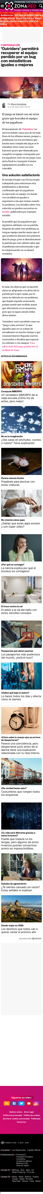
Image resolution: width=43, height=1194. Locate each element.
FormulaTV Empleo (24, 1157)
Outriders (28, 129)
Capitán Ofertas (33, 1150)
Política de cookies (32, 1115)
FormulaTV (21, 1155)
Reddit (5, 211)
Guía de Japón (22, 1165)
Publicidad (35, 1119)
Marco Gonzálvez (18, 104)
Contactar (21, 1122)
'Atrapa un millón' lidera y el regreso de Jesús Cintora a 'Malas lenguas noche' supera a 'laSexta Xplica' (21, 19)
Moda (21, 1177)
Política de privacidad (12, 1115)
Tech (22, 1170)
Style (28, 1170)
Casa (32, 1181)
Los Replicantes (19, 1150)
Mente (38, 1181)
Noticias (26, 10)
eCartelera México (24, 1161)
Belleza (28, 1177)
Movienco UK (22, 1163)
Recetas (29, 1179)
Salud (21, 1179)
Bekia (14, 1177)
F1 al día (30, 1172)
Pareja (15, 1179)
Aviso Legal (29, 1112)
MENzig (15, 1170)
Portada (17, 10)
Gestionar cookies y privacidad (16, 1119)
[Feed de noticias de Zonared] (7, 1103)
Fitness (25, 1181)
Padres (36, 1177)
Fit (33, 1170)
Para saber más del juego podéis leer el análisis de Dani (20, 346)
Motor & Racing (18, 1172)
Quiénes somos (15, 1112)
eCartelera (20, 1159)
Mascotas (16, 1181)
